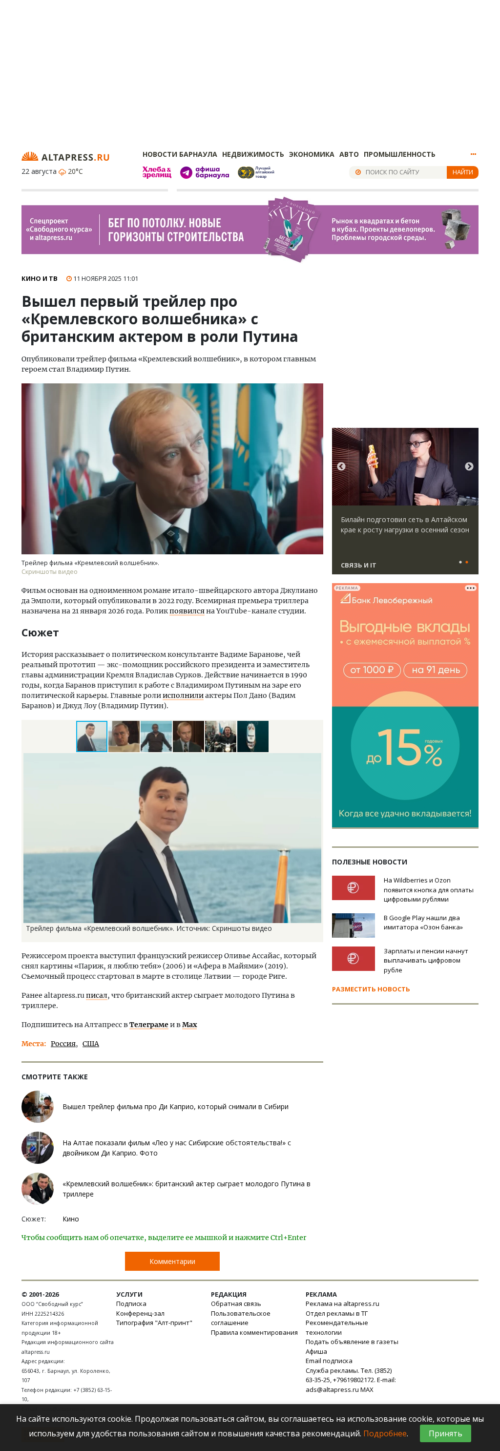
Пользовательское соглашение (241, 1318)
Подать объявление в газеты (352, 1341)
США (91, 1043)
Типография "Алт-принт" (154, 1322)
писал (96, 995)
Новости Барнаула (180, 154)
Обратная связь (236, 1303)
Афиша (316, 1351)
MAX (367, 1389)
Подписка (131, 1303)
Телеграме (148, 1024)
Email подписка (329, 1360)
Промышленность (400, 154)
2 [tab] (466, 562)
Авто (349, 154)
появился (187, 611)
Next (469, 467)
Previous (341, 467)
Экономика (311, 154)
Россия (63, 1043)
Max (189, 1024)
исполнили (183, 695)
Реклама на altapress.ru (342, 1303)
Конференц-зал (140, 1313)
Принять (445, 1433)
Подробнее (385, 1433)
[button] (124, 736)
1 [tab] (460, 562)
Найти (463, 172)
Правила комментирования (254, 1332)
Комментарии (172, 1261)
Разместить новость (371, 989)
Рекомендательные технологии (337, 1327)
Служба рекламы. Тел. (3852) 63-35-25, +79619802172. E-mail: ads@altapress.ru (351, 1380)
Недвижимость (253, 154)
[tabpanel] (405, 505)
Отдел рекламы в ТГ (337, 1313)
